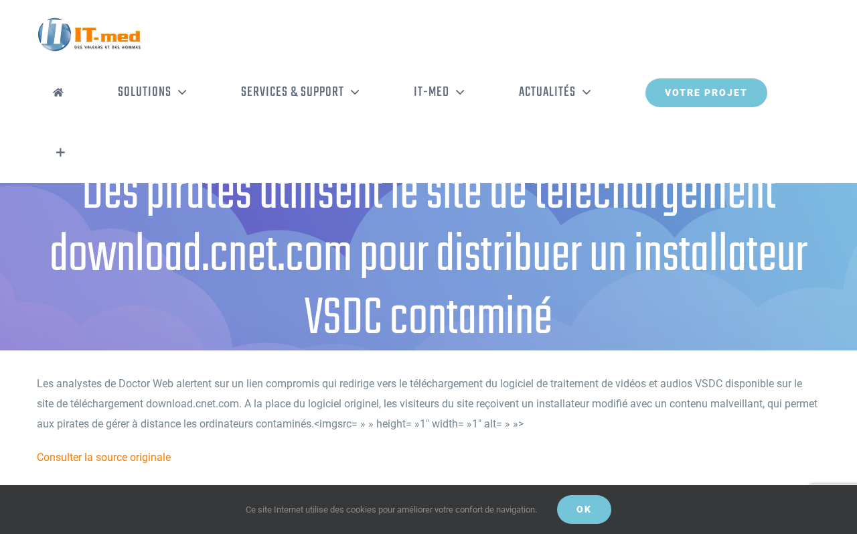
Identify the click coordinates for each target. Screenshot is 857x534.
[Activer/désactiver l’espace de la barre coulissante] (60, 153)
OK (584, 509)
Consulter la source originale (104, 457)
